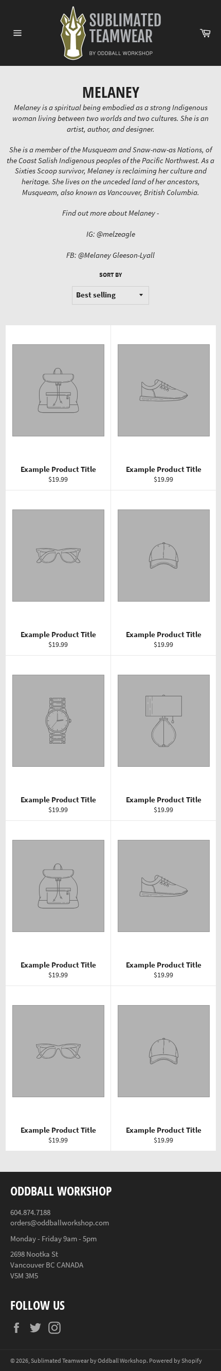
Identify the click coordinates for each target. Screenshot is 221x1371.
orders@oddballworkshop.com (59, 1222)
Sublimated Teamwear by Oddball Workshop (88, 1360)
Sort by (110, 274)
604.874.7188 (30, 1212)
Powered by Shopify (175, 1360)
